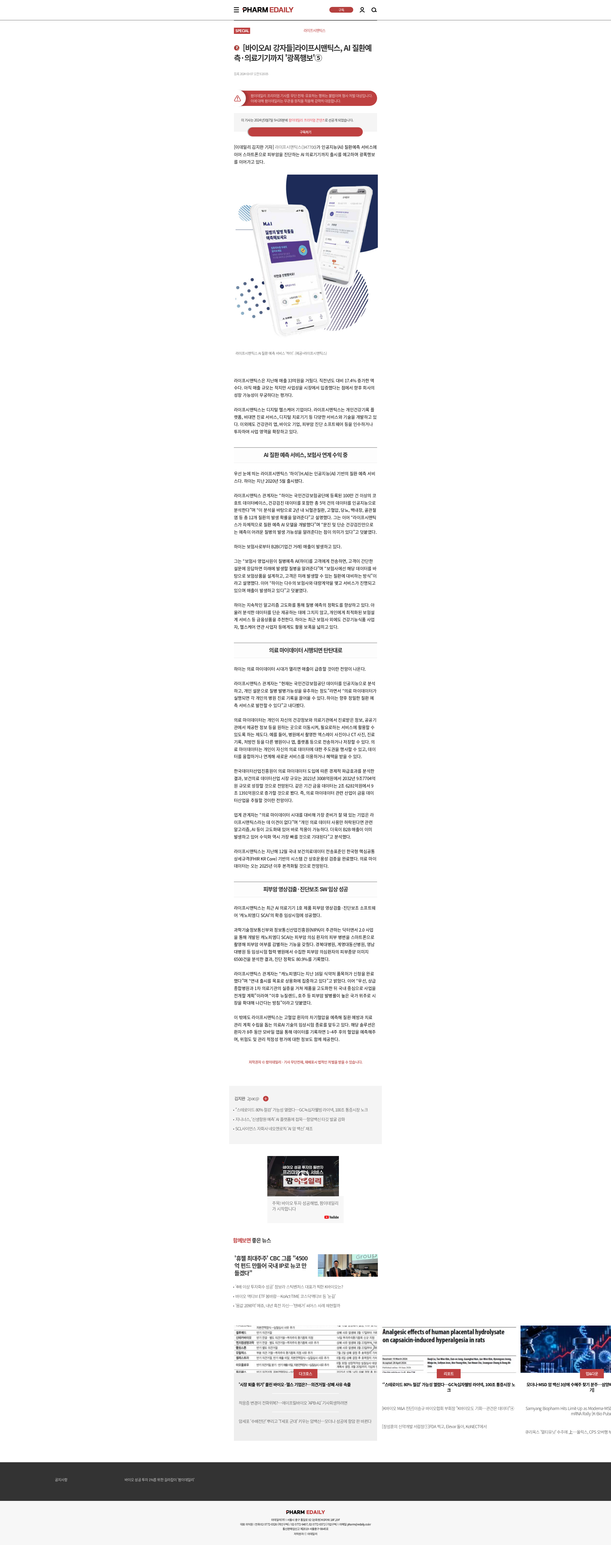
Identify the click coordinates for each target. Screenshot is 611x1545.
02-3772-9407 (299, 1524)
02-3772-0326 (268, 1524)
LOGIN (362, 10)
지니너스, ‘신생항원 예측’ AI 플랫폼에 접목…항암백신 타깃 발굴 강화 (290, 1119)
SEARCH (374, 10)
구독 (341, 9)
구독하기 (305, 132)
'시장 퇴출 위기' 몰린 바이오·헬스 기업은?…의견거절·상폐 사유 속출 (295, 1384)
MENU (236, 9)
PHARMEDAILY (262, 9)
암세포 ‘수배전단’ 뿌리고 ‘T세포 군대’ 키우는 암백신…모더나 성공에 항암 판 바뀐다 (305, 1421)
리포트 (449, 1373)
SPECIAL (242, 30)
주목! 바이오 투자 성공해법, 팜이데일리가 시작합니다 (305, 1206)
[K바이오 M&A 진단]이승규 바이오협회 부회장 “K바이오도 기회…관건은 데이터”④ (448, 1408)
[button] (373, 1347)
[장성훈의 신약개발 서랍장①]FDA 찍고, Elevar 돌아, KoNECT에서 (434, 1426)
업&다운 (592, 1373)
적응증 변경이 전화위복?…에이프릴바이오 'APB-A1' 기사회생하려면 (293, 1403)
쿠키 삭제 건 (133, 1480)
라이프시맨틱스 (314, 30)
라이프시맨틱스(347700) (296, 147)
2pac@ (253, 1098)
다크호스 (305, 1373)
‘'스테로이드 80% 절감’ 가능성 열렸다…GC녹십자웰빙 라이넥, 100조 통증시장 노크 (301, 1110)
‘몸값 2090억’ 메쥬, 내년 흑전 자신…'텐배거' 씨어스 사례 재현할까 (287, 1305)
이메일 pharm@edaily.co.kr (355, 1524)
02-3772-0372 (317, 1524)
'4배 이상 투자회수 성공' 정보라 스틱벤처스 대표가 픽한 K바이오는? (289, 1287)
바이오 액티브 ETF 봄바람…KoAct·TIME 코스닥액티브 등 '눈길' (285, 1296)
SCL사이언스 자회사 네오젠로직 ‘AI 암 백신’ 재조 (274, 1128)
